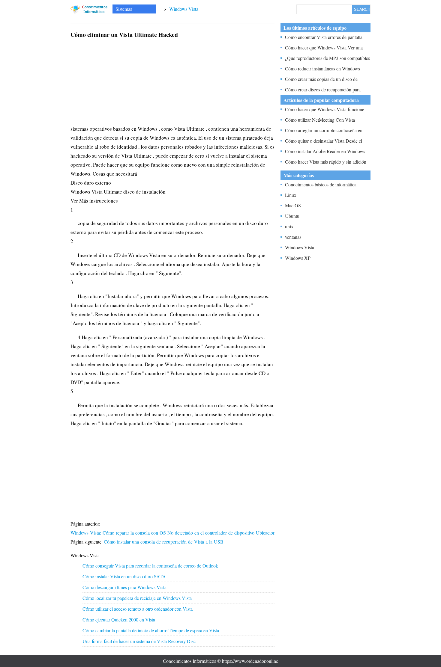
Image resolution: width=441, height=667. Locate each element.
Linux (290, 195)
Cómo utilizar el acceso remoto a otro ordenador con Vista (137, 609)
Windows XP (297, 258)
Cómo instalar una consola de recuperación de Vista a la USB (164, 541)
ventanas (293, 237)
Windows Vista (183, 9)
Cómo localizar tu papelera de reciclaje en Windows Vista (137, 598)
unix (289, 226)
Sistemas (124, 9)
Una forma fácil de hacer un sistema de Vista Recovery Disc (139, 641)
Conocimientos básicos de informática (320, 184)
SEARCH (362, 9)
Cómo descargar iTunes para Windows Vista (124, 587)
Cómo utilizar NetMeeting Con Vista (320, 120)
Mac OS (293, 205)
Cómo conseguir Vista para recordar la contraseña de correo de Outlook (150, 565)
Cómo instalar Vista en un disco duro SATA (124, 576)
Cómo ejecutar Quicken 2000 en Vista (118, 619)
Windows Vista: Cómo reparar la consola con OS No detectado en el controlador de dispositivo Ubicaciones (175, 532)
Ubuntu (292, 216)
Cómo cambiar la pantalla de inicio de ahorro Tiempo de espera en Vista (150, 630)
